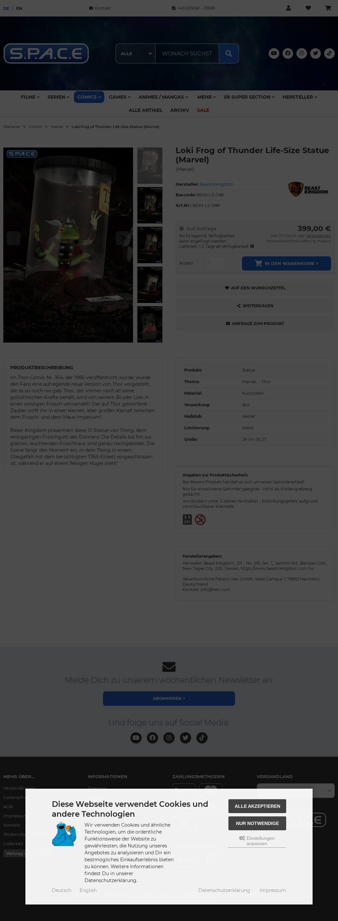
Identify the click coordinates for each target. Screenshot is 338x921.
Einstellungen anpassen (260, 841)
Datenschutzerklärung (224, 890)
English (88, 890)
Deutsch (61, 890)
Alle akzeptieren (257, 806)
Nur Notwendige (257, 823)
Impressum (273, 890)
